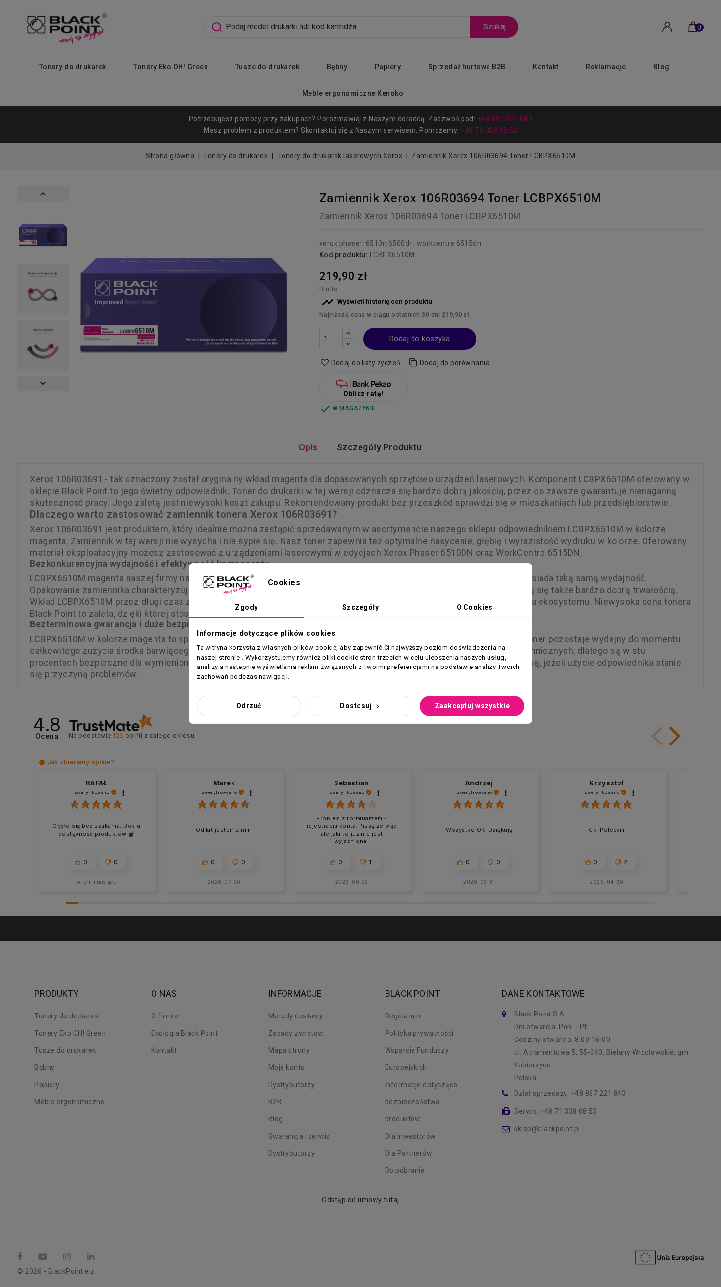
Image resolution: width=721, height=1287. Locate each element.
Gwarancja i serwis (299, 1136)
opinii (153, 735)
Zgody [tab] (246, 607)
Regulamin (403, 1016)
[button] (673, 736)
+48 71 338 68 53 (489, 130)
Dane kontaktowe (543, 994)
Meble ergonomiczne (69, 1102)
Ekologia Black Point (184, 1033)
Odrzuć (248, 706)
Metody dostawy (295, 1016)
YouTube (43, 1256)
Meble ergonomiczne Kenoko (353, 93)
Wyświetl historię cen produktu (377, 302)
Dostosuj (357, 706)
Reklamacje (606, 67)
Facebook (21, 1256)
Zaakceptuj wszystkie (472, 706)
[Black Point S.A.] (65, 26)
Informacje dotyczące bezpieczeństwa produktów (421, 1102)
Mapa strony (289, 1050)
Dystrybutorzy (291, 1085)
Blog (661, 67)
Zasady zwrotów (296, 1033)
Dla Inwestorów (410, 1136)
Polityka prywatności (419, 1033)
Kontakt (546, 67)
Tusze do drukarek (267, 67)
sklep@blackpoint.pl (547, 1129)
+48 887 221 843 (505, 119)
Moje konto (286, 1067)
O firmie (164, 1016)
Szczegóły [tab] (360, 607)
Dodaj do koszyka (419, 338)
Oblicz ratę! (363, 393)
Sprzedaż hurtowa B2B (467, 67)
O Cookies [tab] (475, 607)
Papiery (388, 67)
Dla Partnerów (409, 1153)
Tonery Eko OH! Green (170, 67)
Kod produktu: (343, 255)
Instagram (68, 1256)
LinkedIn (92, 1256)
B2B (275, 1102)
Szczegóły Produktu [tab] (379, 447)
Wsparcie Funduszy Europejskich (417, 1058)
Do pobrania (405, 1170)
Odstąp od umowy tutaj (360, 1200)
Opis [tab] (308, 447)
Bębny (337, 67)
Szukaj (494, 26)
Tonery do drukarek (72, 67)
